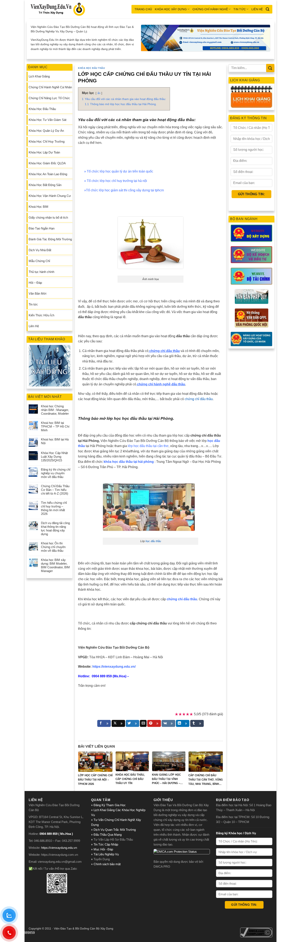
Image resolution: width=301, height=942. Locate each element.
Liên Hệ (257, 9)
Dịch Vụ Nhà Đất (40, 250)
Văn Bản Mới (37, 293)
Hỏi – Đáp (35, 282)
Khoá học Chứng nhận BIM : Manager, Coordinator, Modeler (55, 409)
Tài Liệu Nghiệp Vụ (106, 854)
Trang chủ (143, 9)
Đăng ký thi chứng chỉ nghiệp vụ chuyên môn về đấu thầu (55, 473)
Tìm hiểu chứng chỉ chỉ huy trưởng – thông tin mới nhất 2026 (54, 508)
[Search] (267, 9)
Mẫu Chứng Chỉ (39, 261)
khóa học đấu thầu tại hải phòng (129, 461)
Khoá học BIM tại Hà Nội (55, 441)
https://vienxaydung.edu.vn (59, 847)
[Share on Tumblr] (197, 723)
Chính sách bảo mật (107, 864)
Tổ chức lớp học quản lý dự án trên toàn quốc (120, 171)
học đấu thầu (153, 541)
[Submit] (270, 68)
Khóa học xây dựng (171, 9)
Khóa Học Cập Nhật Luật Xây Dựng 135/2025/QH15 (54, 456)
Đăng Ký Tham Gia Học (110, 805)
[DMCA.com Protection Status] (182, 851)
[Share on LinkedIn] (182, 723)
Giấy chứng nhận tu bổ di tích (48, 217)
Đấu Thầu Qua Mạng (108, 834)
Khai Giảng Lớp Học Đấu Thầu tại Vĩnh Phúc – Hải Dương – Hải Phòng (166, 779)
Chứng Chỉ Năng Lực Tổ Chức (49, 98)
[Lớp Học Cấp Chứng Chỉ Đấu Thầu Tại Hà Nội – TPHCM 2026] (95, 761)
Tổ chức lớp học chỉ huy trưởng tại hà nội (117, 181)
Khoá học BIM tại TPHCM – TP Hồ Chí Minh (55, 426)
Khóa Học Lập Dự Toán (44, 152)
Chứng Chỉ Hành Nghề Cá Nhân (50, 87)
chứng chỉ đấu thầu (199, 399)
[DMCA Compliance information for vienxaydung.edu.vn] (256, 932)
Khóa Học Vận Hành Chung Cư (50, 195)
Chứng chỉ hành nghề (210, 9)
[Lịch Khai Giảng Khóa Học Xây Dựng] (251, 97)
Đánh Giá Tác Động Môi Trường (50, 239)
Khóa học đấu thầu (91, 68)
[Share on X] (118, 723)
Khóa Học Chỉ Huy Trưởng (46, 141)
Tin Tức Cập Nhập (106, 844)
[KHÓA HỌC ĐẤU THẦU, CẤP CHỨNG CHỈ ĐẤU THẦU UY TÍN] (132, 761)
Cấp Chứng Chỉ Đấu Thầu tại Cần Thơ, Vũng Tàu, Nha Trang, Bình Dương (205, 780)
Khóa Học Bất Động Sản (45, 185)
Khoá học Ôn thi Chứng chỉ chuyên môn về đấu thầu (53, 546)
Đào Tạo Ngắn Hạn (41, 228)
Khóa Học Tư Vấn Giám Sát (47, 119)
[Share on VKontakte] (168, 723)
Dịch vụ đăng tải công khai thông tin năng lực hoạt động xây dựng (55, 528)
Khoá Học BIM (38, 206)
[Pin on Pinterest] (154, 723)
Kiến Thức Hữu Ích (41, 315)
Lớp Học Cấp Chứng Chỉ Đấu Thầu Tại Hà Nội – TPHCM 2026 (95, 779)
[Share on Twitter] (132, 723)
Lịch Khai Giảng (39, 76)
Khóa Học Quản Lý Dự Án (46, 130)
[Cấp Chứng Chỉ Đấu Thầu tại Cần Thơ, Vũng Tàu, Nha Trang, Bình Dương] (205, 761)
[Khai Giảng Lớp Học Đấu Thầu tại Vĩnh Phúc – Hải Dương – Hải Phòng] (169, 761)
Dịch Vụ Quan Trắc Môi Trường (115, 829)
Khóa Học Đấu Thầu (42, 109)
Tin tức (239, 9)
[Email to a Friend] (143, 723)
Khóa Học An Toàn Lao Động (48, 174)
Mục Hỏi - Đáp (103, 849)
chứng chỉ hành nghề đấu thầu (161, 384)
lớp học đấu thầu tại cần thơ (148, 446)
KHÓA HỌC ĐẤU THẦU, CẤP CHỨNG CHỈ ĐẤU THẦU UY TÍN (130, 779)
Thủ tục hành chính (41, 272)
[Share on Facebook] (104, 723)
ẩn (98, 93)
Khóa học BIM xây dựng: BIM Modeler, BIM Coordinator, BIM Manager (55, 565)
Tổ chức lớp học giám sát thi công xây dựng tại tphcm (125, 190)
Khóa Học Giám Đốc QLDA (47, 163)
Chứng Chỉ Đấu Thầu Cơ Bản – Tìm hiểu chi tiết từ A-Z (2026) (55, 489)
